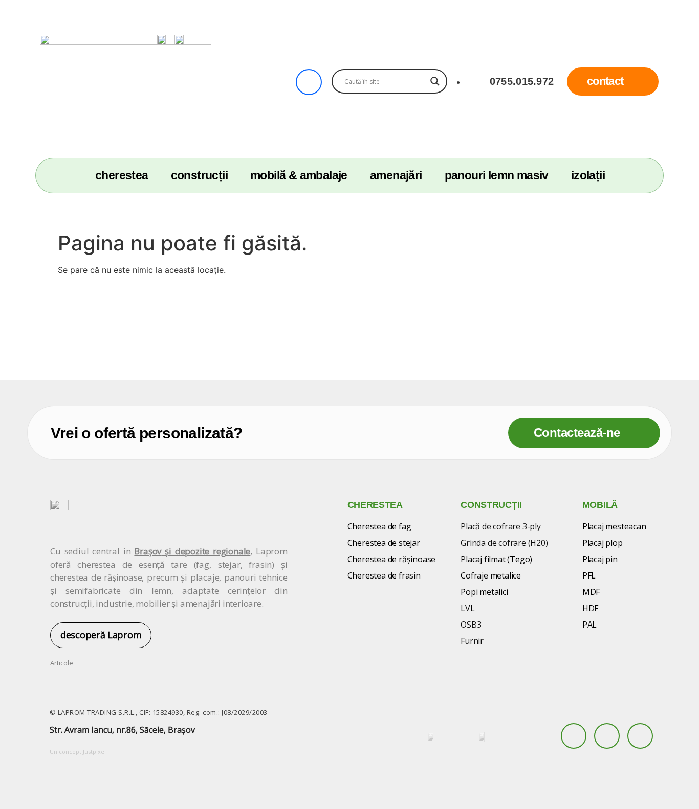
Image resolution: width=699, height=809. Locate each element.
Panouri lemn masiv (497, 175)
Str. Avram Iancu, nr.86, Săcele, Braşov (122, 729)
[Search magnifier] (435, 81)
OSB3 (471, 624)
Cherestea (121, 175)
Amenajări (396, 175)
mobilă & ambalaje (298, 175)
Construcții (199, 175)
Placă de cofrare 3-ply (501, 526)
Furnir (472, 640)
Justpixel (94, 751)
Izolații (588, 175)
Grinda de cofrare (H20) (504, 542)
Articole (61, 662)
